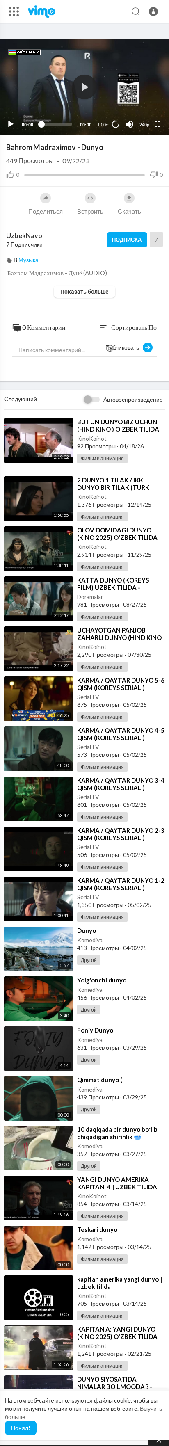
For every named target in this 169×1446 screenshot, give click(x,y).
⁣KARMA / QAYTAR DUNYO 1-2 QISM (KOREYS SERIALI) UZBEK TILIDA (120, 888)
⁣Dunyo (86, 930)
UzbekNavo (24, 235)
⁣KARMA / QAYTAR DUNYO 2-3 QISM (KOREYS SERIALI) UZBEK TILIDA (120, 838)
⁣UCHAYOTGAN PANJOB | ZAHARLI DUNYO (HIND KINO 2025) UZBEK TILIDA (119, 637)
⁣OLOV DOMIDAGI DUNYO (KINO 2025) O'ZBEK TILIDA (117, 533)
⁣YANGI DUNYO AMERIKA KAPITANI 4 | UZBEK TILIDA (117, 1183)
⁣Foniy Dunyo (95, 1030)
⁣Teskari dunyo (97, 1229)
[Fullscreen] (157, 124)
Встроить (90, 211)
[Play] (11, 124)
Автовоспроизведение (133, 399)
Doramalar (90, 596)
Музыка (28, 259)
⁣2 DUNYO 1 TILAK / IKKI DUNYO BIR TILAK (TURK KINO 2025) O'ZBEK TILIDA (116, 487)
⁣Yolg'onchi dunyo (101, 980)
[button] (153, 11)
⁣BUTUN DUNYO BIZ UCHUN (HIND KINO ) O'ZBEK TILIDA (118, 425)
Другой (89, 960)
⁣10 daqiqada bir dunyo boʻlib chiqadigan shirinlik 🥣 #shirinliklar (117, 1137)
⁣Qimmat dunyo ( (99, 1079)
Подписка (127, 239)
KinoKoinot (92, 438)
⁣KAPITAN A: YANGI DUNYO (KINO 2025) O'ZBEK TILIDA (117, 1332)
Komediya (90, 940)
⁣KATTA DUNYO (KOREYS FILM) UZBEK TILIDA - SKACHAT (113, 587)
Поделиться (45, 211)
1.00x (102, 124)
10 (115, 124)
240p (144, 124)
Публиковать (124, 347)
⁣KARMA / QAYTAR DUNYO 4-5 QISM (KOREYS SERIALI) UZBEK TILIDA (120, 737)
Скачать (129, 211)
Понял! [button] (20, 1427)
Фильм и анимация (102, 458)
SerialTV (88, 696)
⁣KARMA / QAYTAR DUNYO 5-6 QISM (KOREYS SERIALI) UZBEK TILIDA (120, 687)
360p (142, 92)
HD (140, 104)
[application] (84, 87)
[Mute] (130, 124)
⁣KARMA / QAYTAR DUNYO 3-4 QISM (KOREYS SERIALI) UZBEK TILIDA (120, 788)
